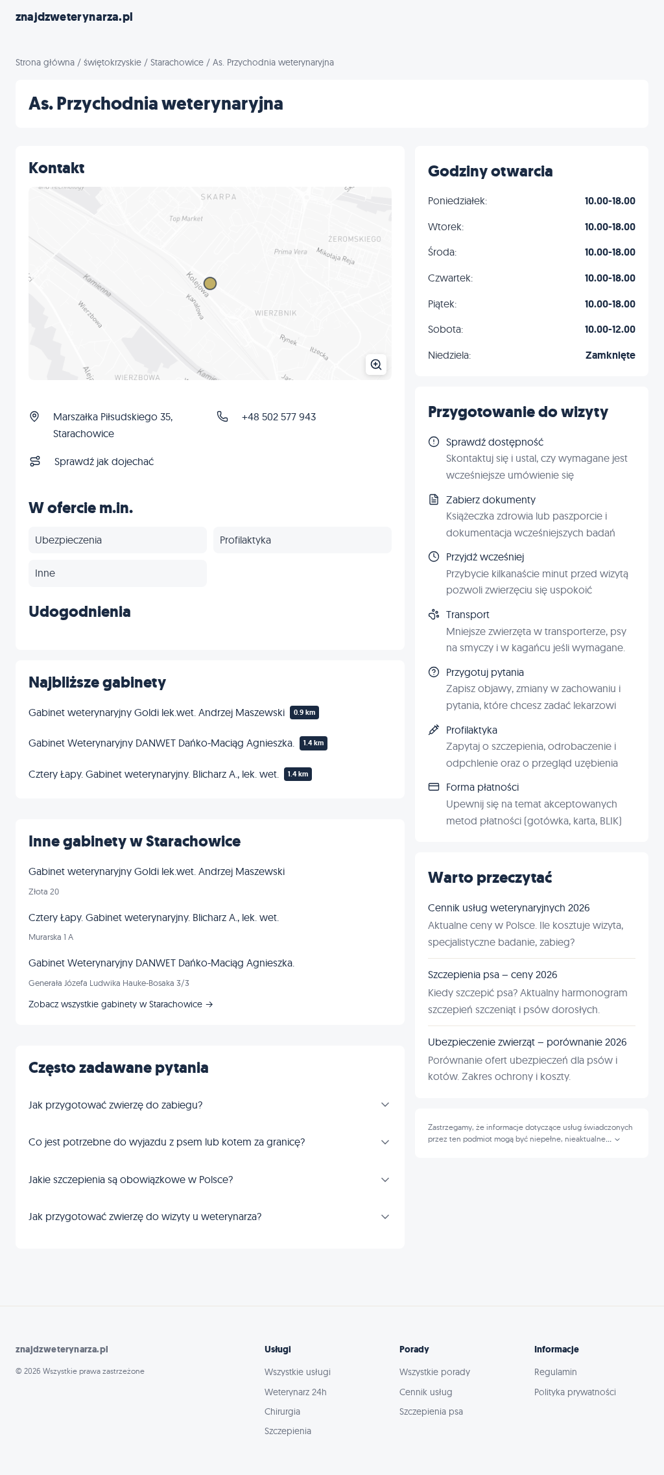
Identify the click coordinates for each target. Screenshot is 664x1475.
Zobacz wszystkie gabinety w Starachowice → (121, 1004)
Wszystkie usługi (298, 1372)
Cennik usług (426, 1392)
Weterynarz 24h (296, 1392)
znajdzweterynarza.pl (74, 17)
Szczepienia (288, 1431)
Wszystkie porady (434, 1372)
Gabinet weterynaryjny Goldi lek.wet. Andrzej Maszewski (157, 712)
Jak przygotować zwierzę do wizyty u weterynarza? (145, 1216)
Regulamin (555, 1372)
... (609, 1139)
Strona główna (45, 62)
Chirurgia (282, 1411)
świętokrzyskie (112, 62)
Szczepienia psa (431, 1411)
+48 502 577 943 (279, 416)
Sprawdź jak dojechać (104, 461)
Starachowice (177, 62)
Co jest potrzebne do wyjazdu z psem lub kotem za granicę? (167, 1141)
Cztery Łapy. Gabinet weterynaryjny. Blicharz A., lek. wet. (154, 773)
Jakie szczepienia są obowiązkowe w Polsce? (131, 1179)
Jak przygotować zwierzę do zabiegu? (115, 1104)
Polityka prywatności (575, 1392)
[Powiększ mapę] (210, 284)
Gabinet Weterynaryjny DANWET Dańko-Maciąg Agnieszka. (161, 742)
